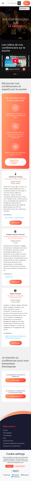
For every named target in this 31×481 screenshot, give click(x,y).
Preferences (16, 476)
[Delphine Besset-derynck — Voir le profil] (15, 257)
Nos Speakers (7, 433)
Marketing (26, 475)
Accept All (9, 466)
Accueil (5, 430)
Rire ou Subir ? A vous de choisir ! (15, 217)
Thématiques (7, 435)
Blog (4, 438)
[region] (15, 64)
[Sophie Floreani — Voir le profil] (15, 317)
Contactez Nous (8, 441)
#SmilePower (9, 277)
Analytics (16, 475)
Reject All (15, 471)
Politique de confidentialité (11, 446)
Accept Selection (19, 466)
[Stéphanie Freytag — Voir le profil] (15, 198)
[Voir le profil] (15, 69)
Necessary (7, 475)
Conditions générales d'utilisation (14, 443)
